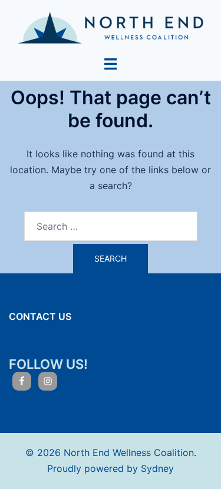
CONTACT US (40, 316)
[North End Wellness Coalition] (110, 26)
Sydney (157, 468)
